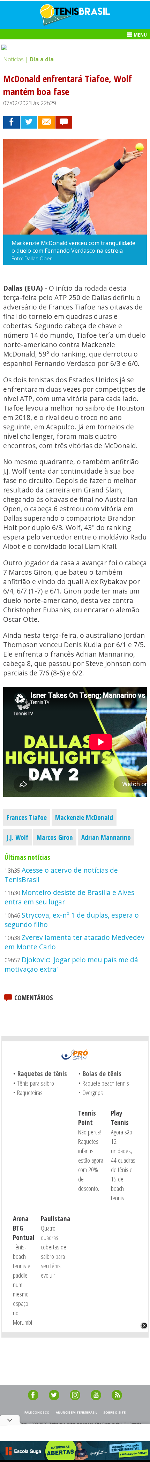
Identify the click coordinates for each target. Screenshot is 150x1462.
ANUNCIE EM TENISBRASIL (76, 1412)
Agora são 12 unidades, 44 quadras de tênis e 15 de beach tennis (123, 1164)
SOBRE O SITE (114, 1412)
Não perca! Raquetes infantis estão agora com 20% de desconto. (90, 1160)
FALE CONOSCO (37, 1412)
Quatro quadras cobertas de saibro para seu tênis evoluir (53, 1251)
